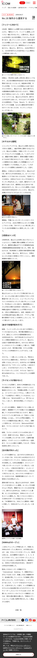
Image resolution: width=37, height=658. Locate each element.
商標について (29, 625)
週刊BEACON (22, 8)
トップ (4, 8)
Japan (22, 2)
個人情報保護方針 (20, 625)
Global (28, 2)
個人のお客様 (12, 8)
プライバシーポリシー (22, 645)
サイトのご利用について (9, 625)
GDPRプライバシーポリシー (12, 648)
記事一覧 (18, 610)
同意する (18, 654)
